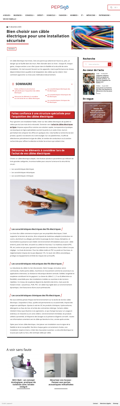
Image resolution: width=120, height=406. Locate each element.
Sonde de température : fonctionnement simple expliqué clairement (97, 112)
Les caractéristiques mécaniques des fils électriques (59, 95)
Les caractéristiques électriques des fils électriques (58, 90)
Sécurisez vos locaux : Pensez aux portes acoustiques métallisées (61, 382)
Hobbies (98, 86)
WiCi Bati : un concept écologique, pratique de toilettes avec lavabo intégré (23, 383)
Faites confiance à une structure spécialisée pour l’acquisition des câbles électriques (27, 91)
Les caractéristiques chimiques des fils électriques (58, 101)
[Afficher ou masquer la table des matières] (52, 84)
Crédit (97, 73)
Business (12, 49)
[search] (111, 7)
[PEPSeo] (60, 7)
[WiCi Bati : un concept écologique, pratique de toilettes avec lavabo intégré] (23, 365)
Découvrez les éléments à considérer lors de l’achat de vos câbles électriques (27, 97)
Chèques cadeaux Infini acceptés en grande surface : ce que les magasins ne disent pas (103, 78)
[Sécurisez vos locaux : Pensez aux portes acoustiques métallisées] (61, 365)
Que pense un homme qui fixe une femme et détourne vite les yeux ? (104, 90)
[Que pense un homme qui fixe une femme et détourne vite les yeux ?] (89, 90)
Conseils (96, 105)
